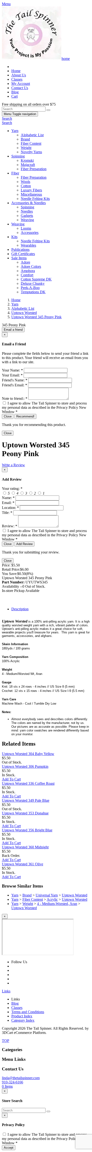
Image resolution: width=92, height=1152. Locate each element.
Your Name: (12, 370)
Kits (14, 237)
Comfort (27, 275)
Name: (8, 498)
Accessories (29, 233)
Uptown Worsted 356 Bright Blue (27, 830)
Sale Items (19, 258)
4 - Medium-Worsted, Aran (57, 904)
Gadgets (27, 216)
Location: (10, 508)
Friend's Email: (14, 385)
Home (16, 71)
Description (20, 609)
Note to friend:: (14, 398)
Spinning (18, 156)
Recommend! (25, 416)
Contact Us (19, 88)
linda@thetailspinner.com (21, 1078)
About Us (18, 75)
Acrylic (52, 899)
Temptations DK (33, 292)
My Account (20, 84)
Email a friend (13, 329)
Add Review (24, 544)
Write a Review (13, 465)
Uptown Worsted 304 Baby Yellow (28, 754)
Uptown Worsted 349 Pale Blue (25, 800)
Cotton (26, 186)
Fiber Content (31, 143)
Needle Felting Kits (35, 199)
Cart (14, 96)
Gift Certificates (23, 254)
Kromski (27, 160)
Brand (25, 139)
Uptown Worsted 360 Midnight (25, 847)
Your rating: (12, 489)
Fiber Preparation (33, 169)
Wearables (28, 245)
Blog (15, 92)
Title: (7, 513)
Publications (20, 250)
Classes (16, 79)
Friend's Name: (14, 380)
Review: (9, 526)
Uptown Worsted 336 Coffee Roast (28, 783)
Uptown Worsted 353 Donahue (25, 813)
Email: (8, 503)
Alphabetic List (32, 135)
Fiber (15, 173)
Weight (26, 148)
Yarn (14, 131)
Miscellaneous (31, 194)
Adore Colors (31, 266)
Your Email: (12, 375)
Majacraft (28, 165)
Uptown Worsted (74, 895)
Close (8, 416)
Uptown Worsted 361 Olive (22, 864)
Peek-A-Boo (30, 288)
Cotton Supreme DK (36, 279)
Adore (25, 262)
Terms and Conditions (27, 1012)
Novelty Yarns (31, 152)
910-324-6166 (12, 1082)
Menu (20, 114)
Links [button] (6, 991)
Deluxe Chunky (33, 283)
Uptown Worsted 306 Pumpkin (25, 766)
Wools (25, 182)
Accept (8, 1147)
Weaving (27, 220)
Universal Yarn (47, 895)
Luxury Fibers (31, 190)
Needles (27, 211)
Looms (26, 228)
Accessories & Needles (28, 203)
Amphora (28, 271)
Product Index (21, 1016)
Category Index (22, 1020)
